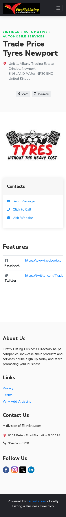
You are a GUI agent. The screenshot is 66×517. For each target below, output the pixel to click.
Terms (7, 395)
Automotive (36, 32)
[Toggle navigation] (58, 8)
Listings (11, 32)
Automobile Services (24, 36)
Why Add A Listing (17, 401)
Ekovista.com (36, 501)
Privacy (8, 388)
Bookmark (42, 94)
